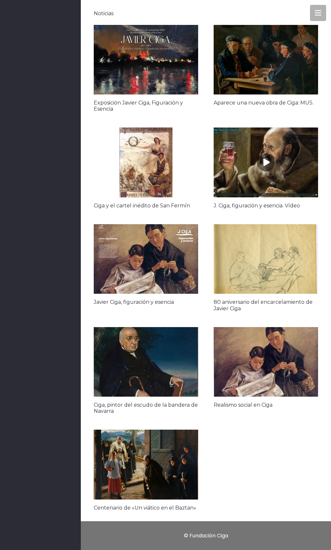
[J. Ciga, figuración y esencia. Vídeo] (266, 162)
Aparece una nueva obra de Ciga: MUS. (264, 103)
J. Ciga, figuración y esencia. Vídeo (257, 206)
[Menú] (318, 13)
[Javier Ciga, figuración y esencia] (146, 259)
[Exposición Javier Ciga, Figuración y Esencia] (146, 59)
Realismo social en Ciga (243, 405)
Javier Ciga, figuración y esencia (134, 302)
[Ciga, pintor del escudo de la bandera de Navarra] (146, 362)
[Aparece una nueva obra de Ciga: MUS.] (266, 59)
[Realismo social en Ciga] (266, 362)
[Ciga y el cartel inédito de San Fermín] (146, 162)
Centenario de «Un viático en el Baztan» (145, 508)
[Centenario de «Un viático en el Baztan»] (146, 464)
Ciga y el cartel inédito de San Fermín (142, 206)
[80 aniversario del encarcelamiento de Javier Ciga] (266, 259)
